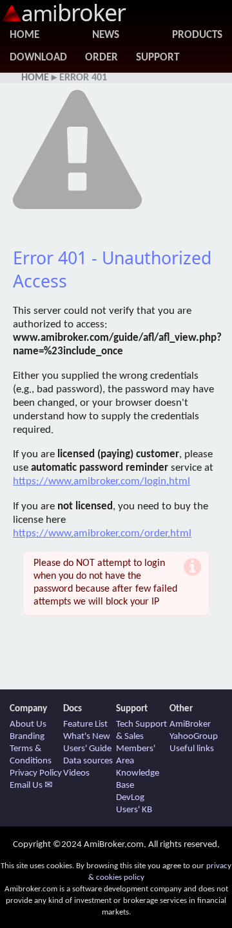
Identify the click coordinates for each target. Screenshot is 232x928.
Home (24, 35)
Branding (27, 736)
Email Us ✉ (31, 785)
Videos (76, 773)
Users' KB (134, 810)
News (105, 35)
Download (38, 57)
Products (197, 35)
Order (101, 57)
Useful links (191, 749)
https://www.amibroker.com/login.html (101, 481)
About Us (28, 724)
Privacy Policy (36, 773)
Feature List (85, 724)
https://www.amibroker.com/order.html (102, 533)
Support (157, 57)
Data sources (88, 761)
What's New (86, 736)
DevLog (130, 798)
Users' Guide (87, 749)
